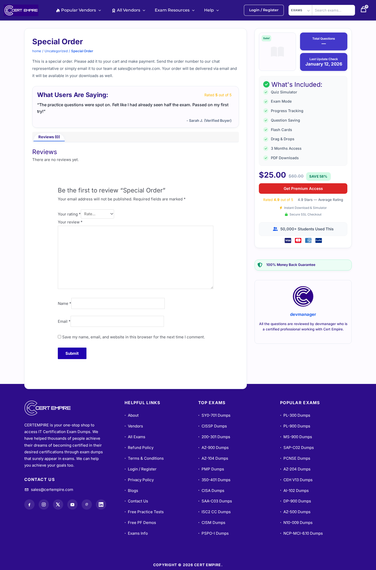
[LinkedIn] (101, 504)
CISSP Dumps (212, 426)
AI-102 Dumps (294, 490)
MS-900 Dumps (296, 436)
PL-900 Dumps (295, 426)
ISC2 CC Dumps (214, 511)
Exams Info (136, 533)
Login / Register (141, 469)
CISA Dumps (211, 490)
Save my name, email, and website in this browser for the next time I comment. (133, 337)
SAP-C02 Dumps (297, 447)
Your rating (69, 213)
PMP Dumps (211, 469)
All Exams (135, 436)
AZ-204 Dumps (295, 469)
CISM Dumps (211, 522)
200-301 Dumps (214, 436)
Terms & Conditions (144, 458)
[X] (58, 504)
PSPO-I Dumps (213, 533)
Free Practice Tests (144, 511)
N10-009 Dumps (296, 522)
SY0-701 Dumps (214, 415)
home (36, 51)
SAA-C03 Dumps (215, 501)
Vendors (134, 426)
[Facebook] (29, 504)
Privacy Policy (139, 479)
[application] (98, 10)
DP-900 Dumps (295, 501)
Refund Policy (139, 447)
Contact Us (136, 501)
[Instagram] (44, 504)
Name (64, 303)
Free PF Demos (140, 522)
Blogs (131, 490)
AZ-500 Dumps (295, 511)
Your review (70, 222)
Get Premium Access (303, 188)
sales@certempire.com (52, 489)
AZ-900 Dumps (213, 447)
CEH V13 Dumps (296, 479)
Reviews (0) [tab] (49, 137)
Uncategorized (56, 51)
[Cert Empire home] (52, 408)
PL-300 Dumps (295, 415)
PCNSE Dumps (295, 458)
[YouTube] (72, 504)
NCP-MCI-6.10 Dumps (301, 533)
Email (64, 321)
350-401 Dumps (214, 479)
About (132, 415)
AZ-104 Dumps (213, 458)
